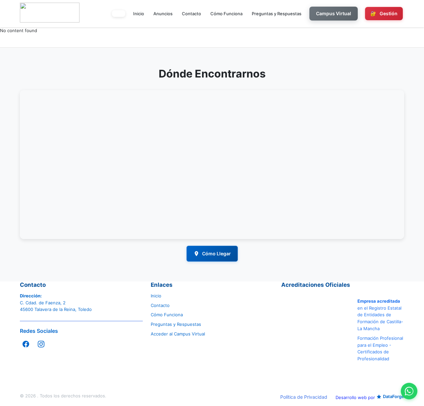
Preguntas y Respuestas (276, 13)
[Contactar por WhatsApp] (409, 391)
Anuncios (163, 13)
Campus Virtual (333, 13)
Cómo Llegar (216, 253)
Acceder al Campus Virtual (178, 333)
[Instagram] (41, 344)
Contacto (191, 13)
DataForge (393, 396)
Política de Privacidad (303, 397)
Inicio (138, 13)
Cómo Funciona (226, 13)
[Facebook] (26, 344)
